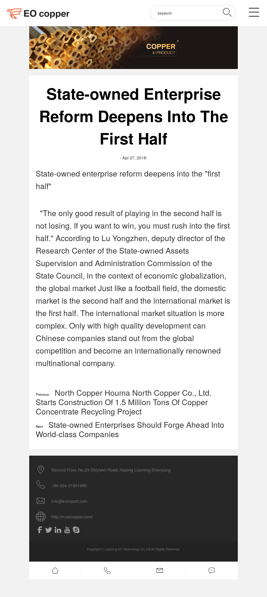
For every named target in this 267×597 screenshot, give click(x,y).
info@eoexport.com (69, 501)
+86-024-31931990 (69, 485)
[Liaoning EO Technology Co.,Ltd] (39, 13)
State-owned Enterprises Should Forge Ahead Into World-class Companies (130, 429)
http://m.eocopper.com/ (72, 517)
